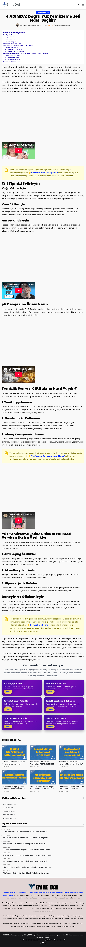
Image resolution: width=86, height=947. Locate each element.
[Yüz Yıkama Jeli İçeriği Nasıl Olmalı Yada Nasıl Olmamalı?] (14, 777)
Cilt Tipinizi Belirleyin (10, 35)
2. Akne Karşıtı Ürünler (12, 58)
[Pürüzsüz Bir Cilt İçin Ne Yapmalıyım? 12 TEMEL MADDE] (43, 752)
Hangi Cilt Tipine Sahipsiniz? (44, 172)
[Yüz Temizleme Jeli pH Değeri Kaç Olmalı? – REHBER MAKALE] (43, 777)
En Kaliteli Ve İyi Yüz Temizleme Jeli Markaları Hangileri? (14, 763)
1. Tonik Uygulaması (11, 47)
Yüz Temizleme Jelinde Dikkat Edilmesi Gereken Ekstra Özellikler (25, 54)
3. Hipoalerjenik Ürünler (13, 60)
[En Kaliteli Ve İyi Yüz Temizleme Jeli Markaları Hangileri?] (14, 752)
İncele (8, 692)
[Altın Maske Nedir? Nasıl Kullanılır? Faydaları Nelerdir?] (71, 752)
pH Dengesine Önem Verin (12, 43)
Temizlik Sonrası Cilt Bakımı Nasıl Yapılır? (18, 45)
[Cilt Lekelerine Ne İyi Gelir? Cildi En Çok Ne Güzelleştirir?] (71, 777)
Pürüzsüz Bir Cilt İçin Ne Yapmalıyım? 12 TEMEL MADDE (42, 763)
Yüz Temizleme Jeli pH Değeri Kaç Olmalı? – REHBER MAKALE (42, 787)
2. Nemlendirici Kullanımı (13, 49)
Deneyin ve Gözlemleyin (11, 62)
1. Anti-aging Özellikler (12, 55)
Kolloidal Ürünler (9, 815)
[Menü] (83, 5)
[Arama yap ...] (79, 5)
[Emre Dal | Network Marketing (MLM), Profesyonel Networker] (11, 5)
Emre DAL (23, 25)
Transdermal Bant (9, 818)
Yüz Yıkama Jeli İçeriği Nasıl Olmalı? (48, 456)
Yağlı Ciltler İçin (10, 37)
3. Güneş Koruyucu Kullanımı (14, 51)
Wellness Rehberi (9, 804)
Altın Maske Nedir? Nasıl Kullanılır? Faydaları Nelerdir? (71, 763)
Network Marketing (39, 625)
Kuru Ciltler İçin (10, 39)
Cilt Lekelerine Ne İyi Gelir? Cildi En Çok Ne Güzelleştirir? (71, 787)
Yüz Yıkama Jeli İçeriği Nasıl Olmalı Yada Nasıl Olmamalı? (13, 787)
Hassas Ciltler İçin (11, 41)
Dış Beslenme (43, 12)
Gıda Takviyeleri (9, 811)
